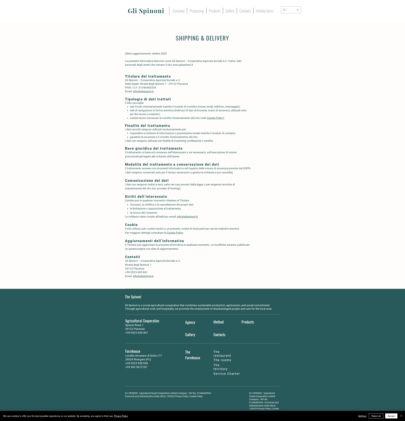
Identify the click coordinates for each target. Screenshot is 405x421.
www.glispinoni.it (183, 64)
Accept (391, 416)
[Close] (401, 415)
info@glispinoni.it (143, 91)
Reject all (376, 416)
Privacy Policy (181, 396)
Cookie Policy (215, 118)
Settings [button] (362, 416)
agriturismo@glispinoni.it (140, 370)
